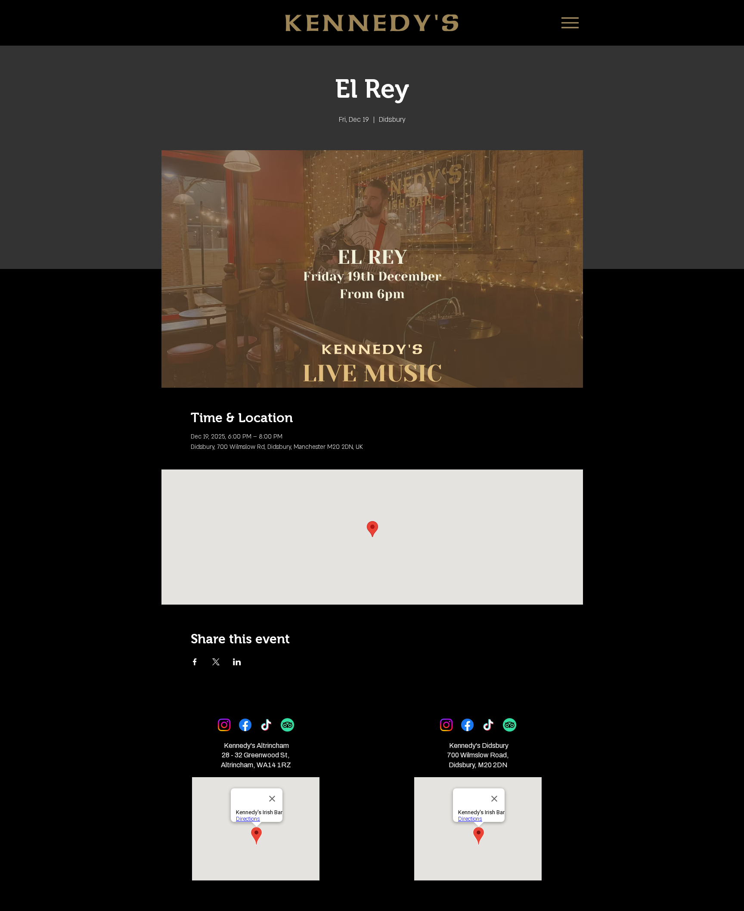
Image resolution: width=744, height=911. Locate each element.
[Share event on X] (216, 661)
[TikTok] (266, 724)
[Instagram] (224, 724)
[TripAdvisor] (287, 724)
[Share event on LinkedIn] (237, 661)
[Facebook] (245, 724)
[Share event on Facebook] (195, 661)
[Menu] (570, 22)
